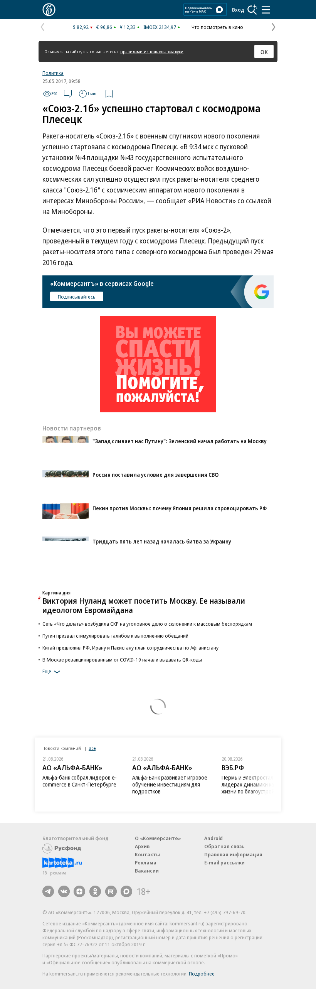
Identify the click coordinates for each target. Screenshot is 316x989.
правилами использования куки (151, 51)
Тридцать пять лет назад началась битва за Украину (161, 541)
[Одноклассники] (95, 891)
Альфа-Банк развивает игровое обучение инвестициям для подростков (169, 784)
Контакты (147, 854)
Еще (46, 671)
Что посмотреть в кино (217, 27)
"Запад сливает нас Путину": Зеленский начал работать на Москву (179, 441)
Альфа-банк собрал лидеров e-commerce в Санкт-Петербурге (79, 781)
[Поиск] (252, 9)
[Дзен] (79, 891)
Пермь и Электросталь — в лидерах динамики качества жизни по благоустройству (256, 784)
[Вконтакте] (64, 891)
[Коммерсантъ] (48, 9)
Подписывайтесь (77, 296)
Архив (142, 846)
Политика (53, 72)
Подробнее (202, 973)
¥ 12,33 (128, 27)
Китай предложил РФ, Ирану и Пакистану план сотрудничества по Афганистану (130, 647)
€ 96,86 (104, 27)
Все (92, 748)
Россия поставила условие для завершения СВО (155, 474)
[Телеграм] (48, 891)
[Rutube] (111, 891)
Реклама (145, 862)
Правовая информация (233, 854)
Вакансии (147, 870)
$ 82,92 (81, 27)
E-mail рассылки (224, 862)
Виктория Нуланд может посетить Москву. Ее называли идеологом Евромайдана (143, 605)
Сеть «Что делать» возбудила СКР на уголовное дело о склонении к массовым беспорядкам (147, 623)
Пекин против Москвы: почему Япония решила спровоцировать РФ (179, 508)
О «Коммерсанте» (158, 838)
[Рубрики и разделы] (266, 9)
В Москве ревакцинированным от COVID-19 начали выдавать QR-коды (122, 659)
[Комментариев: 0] (67, 94)
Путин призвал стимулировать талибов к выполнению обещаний (115, 635)
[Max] (126, 891)
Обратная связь (224, 846)
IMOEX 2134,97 (159, 27)
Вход (238, 9)
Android (213, 838)
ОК (264, 52)
